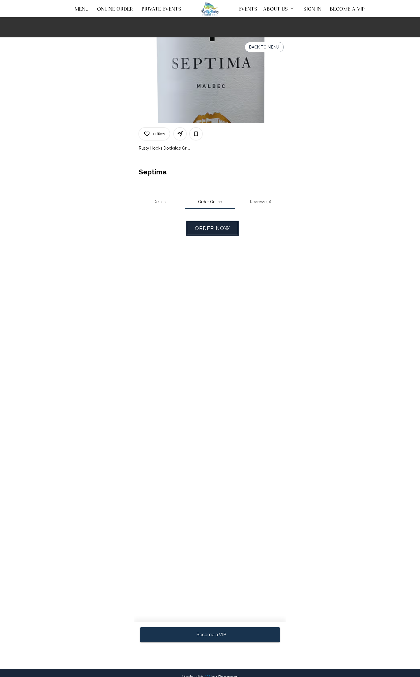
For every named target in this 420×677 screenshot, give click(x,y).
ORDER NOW (212, 228)
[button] (279, 8)
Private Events (161, 8)
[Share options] (180, 134)
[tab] (159, 202)
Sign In (312, 8)
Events (248, 8)
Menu (82, 8)
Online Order (115, 8)
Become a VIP (347, 8)
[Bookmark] (196, 134)
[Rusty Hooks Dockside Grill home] (210, 8)
